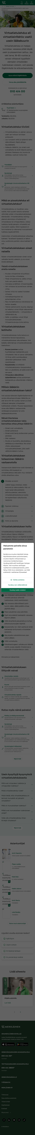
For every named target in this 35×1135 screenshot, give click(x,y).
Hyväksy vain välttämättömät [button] (17, 585)
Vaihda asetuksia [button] (18, 580)
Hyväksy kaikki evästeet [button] (17, 590)
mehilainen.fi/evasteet (19, 572)
